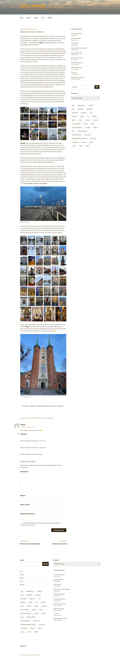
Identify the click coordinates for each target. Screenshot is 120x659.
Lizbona (94, 116)
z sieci (80, 146)
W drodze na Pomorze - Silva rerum (36, 447)
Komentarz (24, 471)
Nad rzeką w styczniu (77, 62)
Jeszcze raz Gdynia (76, 33)
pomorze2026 (76, 123)
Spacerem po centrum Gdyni (79, 48)
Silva (21, 17)
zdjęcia (61, 406)
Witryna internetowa (27, 514)
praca (92, 123)
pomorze (33, 406)
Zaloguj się (23, 646)
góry (73, 109)
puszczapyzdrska (77, 127)
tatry (73, 131)
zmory (74, 146)
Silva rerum (32, 6)
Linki (42, 17)
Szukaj (22, 560)
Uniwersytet (87, 135)
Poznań (85, 123)
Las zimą (73, 72)
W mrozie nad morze (77, 58)
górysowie (84, 112)
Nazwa (23, 495)
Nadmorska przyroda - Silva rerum (35, 441)
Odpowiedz (23, 434)
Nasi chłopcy (74, 43)
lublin (73, 120)
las (88, 116)
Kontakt (50, 17)
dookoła (26, 406)
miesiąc (87, 120)
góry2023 (89, 109)
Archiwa (56, 560)
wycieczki (53, 406)
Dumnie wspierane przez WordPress (30, 655)
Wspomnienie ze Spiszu (78, 77)
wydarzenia (75, 142)
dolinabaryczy (81, 105)
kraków (82, 116)
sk (36, 29)
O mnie (28, 17)
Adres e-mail (25, 504)
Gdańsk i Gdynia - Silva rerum (34, 454)
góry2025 (75, 112)
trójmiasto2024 (76, 135)
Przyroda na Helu (76, 38)
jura (91, 112)
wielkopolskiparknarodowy (79, 138)
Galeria (36, 17)
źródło (87, 146)
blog (73, 105)
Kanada (74, 116)
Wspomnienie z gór (76, 67)
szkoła (95, 127)
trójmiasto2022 (43, 406)
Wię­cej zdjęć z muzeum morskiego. (35, 183)
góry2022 (80, 109)
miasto (80, 120)
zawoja (84, 142)
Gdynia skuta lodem (76, 53)
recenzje (87, 127)
